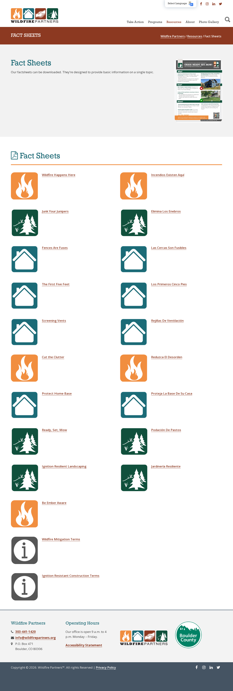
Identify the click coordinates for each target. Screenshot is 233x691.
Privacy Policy (106, 667)
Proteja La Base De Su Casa (171, 393)
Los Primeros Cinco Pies (169, 284)
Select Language (177, 3)
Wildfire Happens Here (58, 175)
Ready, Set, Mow (54, 430)
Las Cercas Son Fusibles (168, 248)
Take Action (135, 22)
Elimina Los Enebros (166, 211)
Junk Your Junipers (55, 211)
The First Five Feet (56, 284)
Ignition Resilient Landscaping (64, 466)
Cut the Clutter (53, 357)
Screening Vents (54, 320)
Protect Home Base (57, 393)
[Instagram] (207, 3)
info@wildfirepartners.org (35, 638)
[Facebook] (201, 3)
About (190, 22)
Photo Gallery (209, 22)
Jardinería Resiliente (166, 466)
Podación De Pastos (166, 430)
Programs (155, 22)
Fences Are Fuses (55, 248)
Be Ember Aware (54, 503)
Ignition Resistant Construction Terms (70, 575)
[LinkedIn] (213, 3)
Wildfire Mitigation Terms (61, 539)
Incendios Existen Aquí (167, 175)
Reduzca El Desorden (166, 357)
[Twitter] (220, 3)
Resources (174, 22)
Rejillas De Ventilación (167, 320)
